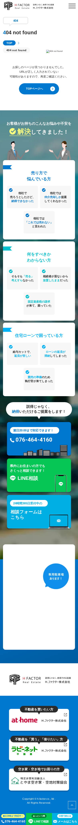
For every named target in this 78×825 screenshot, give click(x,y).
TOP (9, 43)
